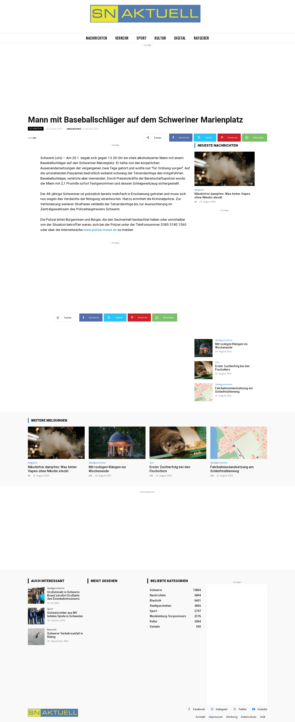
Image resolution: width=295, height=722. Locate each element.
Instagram (222, 709)
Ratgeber (199, 190)
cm (34, 137)
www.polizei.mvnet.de (100, 230)
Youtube (262, 709)
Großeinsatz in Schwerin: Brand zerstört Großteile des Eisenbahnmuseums (63, 595)
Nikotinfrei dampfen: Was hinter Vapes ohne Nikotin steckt (52, 469)
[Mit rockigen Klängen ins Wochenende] (203, 348)
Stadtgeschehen (223, 340)
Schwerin (36, 128)
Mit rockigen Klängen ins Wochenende (231, 345)
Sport (50, 609)
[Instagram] (212, 709)
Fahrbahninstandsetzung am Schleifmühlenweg (234, 390)
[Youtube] (253, 709)
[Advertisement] (147, 75)
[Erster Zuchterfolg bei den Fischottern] (203, 370)
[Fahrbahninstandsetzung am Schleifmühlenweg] (203, 392)
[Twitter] (234, 709)
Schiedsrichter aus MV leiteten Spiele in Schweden (65, 614)
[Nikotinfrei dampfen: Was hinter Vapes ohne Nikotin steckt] (224, 169)
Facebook (199, 709)
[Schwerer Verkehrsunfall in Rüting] (36, 636)
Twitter (242, 709)
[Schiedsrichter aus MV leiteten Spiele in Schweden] (36, 616)
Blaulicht (51, 629)
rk (195, 201)
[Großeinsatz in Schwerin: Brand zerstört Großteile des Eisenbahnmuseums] (36, 595)
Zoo (217, 362)
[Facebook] (189, 709)
